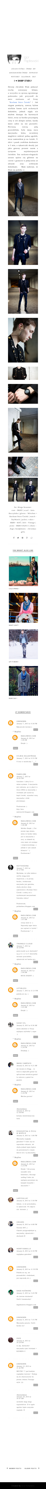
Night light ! (14, 625)
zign (34, 76)
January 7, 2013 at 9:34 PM (27, 723)
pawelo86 (21, 774)
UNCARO (20, 1222)
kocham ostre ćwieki (18, 73)
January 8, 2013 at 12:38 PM (23, 1111)
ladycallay (22, 1198)
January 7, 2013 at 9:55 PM (27, 758)
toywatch (33, 73)
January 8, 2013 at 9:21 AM (27, 1065)
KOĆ (19, 523)
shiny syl (21, 1023)
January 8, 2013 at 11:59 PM (27, 1269)
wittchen (15, 76)
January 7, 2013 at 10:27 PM (23, 869)
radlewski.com (28, 736)
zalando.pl (26, 76)
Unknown (21, 721)
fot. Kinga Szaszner (23, 507)
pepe (19, 1338)
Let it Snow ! (14, 662)
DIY (34, 69)
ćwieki (29, 69)
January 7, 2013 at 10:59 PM (23, 947)
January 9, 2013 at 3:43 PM (27, 1293)
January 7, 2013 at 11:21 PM (27, 990)
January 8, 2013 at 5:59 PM (27, 1200)
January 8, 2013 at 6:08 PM (27, 1224)
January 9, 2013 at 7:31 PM (27, 1320)
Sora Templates (28, 1486)
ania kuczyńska (18, 69)
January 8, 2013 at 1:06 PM (27, 1135)
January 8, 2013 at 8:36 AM (27, 1025)
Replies (18, 732)
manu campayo (24, 1063)
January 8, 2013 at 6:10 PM (27, 1251)
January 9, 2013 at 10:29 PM (23, 1341)
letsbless (22, 988)
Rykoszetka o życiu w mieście (26, 1132)
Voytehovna (23, 866)
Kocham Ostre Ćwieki (20, 102)
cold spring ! (14, 589)
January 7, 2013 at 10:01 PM (23, 777)
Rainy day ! (13, 698)
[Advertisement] (23, 24)
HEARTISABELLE (24, 1249)
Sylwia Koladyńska (26, 756)
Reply (35, 729)
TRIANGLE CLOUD (25, 944)
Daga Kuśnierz (24, 1291)
